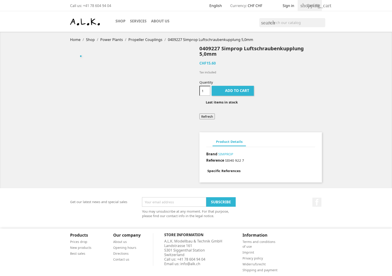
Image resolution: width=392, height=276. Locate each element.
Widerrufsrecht (254, 264)
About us (160, 21)
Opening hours (124, 247)
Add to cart (233, 91)
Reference (215, 160)
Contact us (121, 259)
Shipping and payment (260, 270)
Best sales (77, 253)
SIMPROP (225, 154)
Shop (120, 21)
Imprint (248, 252)
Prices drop (78, 242)
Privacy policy (253, 258)
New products (80, 247)
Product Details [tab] (229, 141)
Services (138, 21)
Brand (211, 154)
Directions (121, 253)
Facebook (316, 202)
